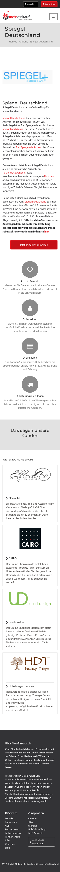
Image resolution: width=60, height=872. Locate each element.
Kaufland (32, 825)
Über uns (9, 844)
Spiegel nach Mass (12, 129)
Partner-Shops (12, 836)
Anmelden (31, 4)
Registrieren (50, 4)
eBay (30, 822)
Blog (7, 847)
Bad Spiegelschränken (28, 147)
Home (12, 41)
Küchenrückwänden (13, 172)
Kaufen (23, 41)
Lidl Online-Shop (37, 829)
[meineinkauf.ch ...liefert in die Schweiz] (17, 16)
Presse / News (12, 829)
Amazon (32, 818)
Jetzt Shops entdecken (38, 841)
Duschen (49, 176)
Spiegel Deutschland (14, 118)
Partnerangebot (13, 833)
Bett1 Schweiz (35, 833)
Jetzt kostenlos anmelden (34, 244)
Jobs (7, 840)
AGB (7, 825)
